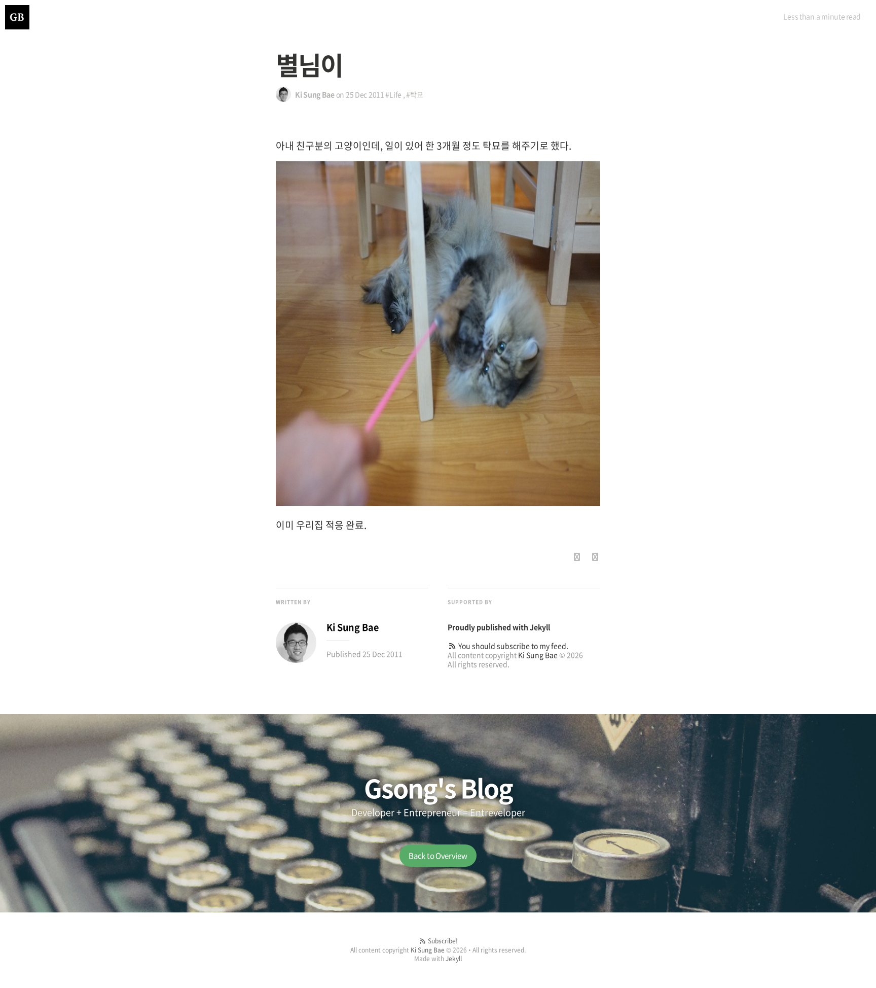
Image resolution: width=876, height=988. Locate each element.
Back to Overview (438, 855)
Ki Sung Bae (538, 655)
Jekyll (540, 627)
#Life (393, 94)
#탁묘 (414, 94)
